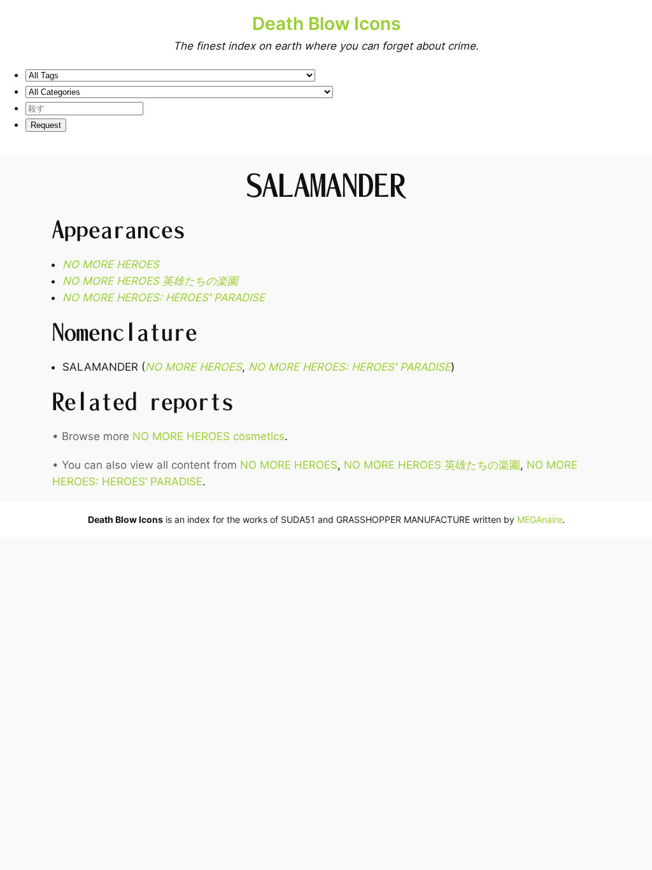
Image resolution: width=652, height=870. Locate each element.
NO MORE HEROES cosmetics (208, 436)
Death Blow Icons (326, 23)
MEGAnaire (539, 519)
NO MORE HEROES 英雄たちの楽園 (150, 281)
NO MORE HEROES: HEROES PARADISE (163, 297)
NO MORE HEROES (110, 264)
